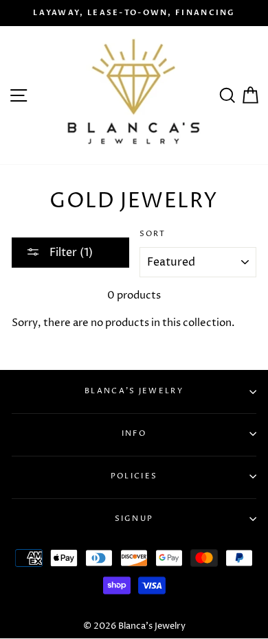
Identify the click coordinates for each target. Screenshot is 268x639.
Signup (134, 518)
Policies (134, 476)
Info (134, 433)
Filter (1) (70, 252)
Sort (152, 234)
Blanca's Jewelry (134, 391)
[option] (134, 13)
